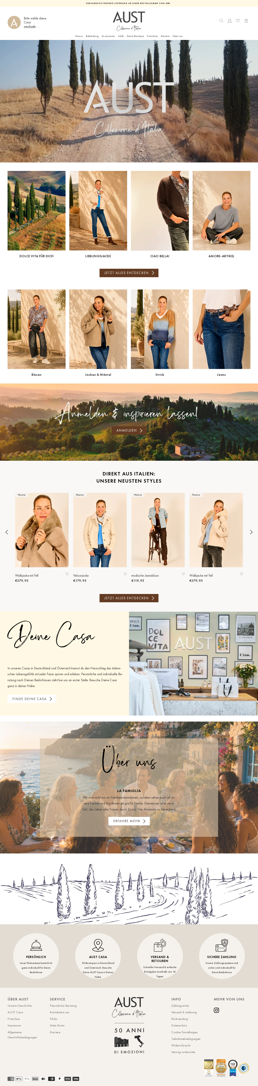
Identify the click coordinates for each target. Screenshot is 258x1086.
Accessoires (108, 36)
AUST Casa (15, 1012)
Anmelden (127, 430)
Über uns (178, 36)
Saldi (121, 36)
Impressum (14, 1025)
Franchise (152, 36)
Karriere (165, 36)
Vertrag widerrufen (183, 1052)
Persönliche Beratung (63, 1005)
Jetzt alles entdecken (126, 273)
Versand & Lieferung (184, 1012)
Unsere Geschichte (20, 1005)
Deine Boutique (135, 36)
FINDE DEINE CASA (29, 699)
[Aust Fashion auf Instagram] (217, 1010)
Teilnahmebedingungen (185, 1039)
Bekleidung (92, 36)
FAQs (53, 1019)
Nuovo (79, 36)
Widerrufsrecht (180, 1045)
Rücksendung (179, 1019)
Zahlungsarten (180, 1005)
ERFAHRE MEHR (126, 821)
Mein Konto (57, 1025)
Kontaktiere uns (59, 1012)
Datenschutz (179, 1025)
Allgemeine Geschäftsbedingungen (22, 1034)
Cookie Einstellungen (184, 1032)
